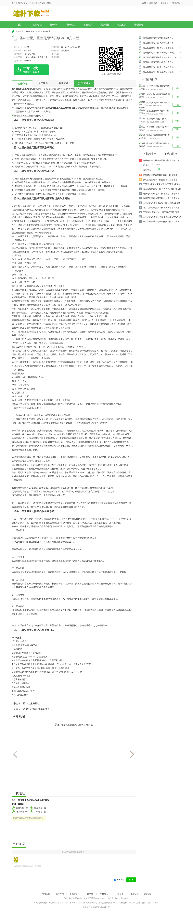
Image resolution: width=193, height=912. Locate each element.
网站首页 (46, 894)
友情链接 (135, 894)
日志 (52, 630)
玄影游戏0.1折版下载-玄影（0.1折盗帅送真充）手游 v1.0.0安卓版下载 (158, 94)
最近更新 (153, 3)
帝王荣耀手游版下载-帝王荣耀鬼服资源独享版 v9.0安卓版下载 (157, 127)
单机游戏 (88, 24)
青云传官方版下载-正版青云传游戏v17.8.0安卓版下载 (156, 72)
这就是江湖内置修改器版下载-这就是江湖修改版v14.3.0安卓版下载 (161, 161)
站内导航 (176, 3)
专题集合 (165, 3)
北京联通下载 (22, 811)
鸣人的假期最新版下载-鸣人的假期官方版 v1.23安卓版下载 (161, 208)
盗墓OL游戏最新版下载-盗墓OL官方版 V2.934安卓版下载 (158, 135)
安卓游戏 (71, 24)
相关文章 (63, 83)
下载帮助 (74, 894)
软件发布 (104, 894)
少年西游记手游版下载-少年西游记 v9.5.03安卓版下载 (157, 143)
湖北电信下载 (22, 808)
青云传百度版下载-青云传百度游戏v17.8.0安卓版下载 (156, 48)
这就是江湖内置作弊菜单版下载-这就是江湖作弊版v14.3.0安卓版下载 (161, 175)
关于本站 (60, 894)
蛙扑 (41, 88)
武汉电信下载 (40, 808)
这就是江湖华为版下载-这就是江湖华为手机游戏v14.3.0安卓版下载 (161, 194)
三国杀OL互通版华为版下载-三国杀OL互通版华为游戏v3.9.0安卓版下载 (162, 217)
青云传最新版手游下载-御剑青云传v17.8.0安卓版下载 (156, 38)
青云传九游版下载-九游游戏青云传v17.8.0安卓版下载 (156, 43)
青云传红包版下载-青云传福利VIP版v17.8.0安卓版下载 (157, 52)
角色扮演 (46, 31)
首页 (144, 3)
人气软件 (43, 83)
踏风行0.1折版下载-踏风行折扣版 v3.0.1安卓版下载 (158, 102)
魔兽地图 (104, 24)
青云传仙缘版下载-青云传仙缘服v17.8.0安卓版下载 (158, 57)
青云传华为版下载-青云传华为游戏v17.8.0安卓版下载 (156, 67)
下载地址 (86, 83)
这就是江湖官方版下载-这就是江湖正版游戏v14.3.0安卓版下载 (161, 198)
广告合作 (119, 894)
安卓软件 (54, 24)
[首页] (34, 14)
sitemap (147, 894)
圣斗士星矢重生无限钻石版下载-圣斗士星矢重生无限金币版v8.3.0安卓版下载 (161, 222)
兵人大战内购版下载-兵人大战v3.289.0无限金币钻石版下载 (162, 189)
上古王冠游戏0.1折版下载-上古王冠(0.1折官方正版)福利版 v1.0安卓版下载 (158, 86)
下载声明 (89, 894)
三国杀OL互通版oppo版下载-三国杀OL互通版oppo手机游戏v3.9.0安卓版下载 (161, 212)
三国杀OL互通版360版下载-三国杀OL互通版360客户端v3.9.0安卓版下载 (161, 203)
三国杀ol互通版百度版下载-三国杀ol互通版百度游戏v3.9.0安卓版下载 (162, 184)
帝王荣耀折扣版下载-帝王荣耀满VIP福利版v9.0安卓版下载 (157, 119)
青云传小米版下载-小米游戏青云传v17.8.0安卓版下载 (156, 62)
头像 (29, 434)
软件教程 (37, 24)
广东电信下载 (40, 811)
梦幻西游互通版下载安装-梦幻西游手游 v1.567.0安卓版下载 (160, 180)
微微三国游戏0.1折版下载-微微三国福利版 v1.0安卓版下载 (158, 111)
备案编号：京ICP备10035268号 (97, 907)
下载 (177, 88)
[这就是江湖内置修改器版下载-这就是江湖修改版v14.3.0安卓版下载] (147, 167)
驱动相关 (121, 24)
